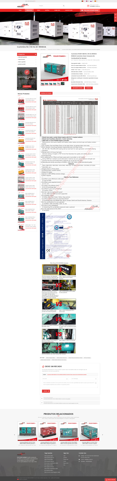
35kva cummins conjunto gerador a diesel (52, 472)
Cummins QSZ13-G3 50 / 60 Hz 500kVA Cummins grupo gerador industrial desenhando (30, 154)
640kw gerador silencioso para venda (59, 359)
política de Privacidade (55, 478)
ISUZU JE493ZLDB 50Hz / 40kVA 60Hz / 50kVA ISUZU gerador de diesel (30, 217)
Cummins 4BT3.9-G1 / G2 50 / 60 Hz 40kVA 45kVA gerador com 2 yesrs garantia (89, 443)
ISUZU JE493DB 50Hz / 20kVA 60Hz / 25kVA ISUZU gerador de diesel (30, 194)
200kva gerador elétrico (48, 459)
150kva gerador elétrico (48, 465)
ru (92, 1)
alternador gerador (22, 57)
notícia (47, 10)
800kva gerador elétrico (50, 357)
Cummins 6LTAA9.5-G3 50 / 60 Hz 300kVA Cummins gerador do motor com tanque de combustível (30, 139)
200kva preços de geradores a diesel (51, 463)
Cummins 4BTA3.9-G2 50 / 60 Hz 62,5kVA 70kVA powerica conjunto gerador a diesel (30, 107)
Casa (20, 10)
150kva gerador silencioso (49, 466)
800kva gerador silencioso (62, 357)
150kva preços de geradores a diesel (51, 468)
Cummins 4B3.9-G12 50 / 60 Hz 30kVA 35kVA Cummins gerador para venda (48, 443)
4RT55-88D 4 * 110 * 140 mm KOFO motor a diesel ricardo (30, 225)
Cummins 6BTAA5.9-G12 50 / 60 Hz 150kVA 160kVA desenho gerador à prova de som (30, 123)
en (88, 1)
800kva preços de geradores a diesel (75, 357)
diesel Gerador (21, 59)
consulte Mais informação (30, 102)
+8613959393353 (88, 461)
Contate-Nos (68, 10)
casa (64, 455)
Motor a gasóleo (22, 62)
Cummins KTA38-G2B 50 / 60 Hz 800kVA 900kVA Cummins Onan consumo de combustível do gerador (67, 374)
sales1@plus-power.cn (95, 6)
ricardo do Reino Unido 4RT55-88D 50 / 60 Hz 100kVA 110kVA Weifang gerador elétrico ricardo (30, 178)
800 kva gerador (87, 357)
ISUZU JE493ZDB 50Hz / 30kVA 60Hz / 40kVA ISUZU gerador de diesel (30, 210)
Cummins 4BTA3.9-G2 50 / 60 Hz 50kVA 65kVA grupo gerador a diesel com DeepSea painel (30, 99)
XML (49, 478)
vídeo (38, 10)
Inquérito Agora (78, 88)
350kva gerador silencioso (49, 457)
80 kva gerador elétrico (48, 470)
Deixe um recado (111, 479)
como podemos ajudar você (27, 77)
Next (103, 435)
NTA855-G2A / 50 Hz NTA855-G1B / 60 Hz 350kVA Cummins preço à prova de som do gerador (30, 146)
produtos (65, 457)
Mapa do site (65, 463)
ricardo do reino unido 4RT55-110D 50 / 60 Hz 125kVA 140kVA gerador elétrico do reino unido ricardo (30, 186)
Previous (14, 435)
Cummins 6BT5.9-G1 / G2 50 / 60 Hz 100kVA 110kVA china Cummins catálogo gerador (30, 115)
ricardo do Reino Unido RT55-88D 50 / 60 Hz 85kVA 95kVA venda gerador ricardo (30, 170)
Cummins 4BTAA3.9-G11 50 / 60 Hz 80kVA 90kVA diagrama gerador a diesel (27, 443)
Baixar (89, 88)
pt (84, 1)
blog (64, 465)
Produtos (29, 10)
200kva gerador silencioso (49, 461)
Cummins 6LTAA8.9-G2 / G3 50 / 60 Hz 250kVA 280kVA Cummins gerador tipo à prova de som (30, 131)
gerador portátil (21, 64)
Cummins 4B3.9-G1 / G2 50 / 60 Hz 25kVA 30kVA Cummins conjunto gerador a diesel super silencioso (68, 443)
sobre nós (57, 10)
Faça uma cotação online (91, 10)
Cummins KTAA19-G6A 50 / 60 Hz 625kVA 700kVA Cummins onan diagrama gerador (30, 162)
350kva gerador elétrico (48, 455)
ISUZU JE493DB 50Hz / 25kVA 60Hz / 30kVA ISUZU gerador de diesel (30, 202)
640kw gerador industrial (45, 359)
